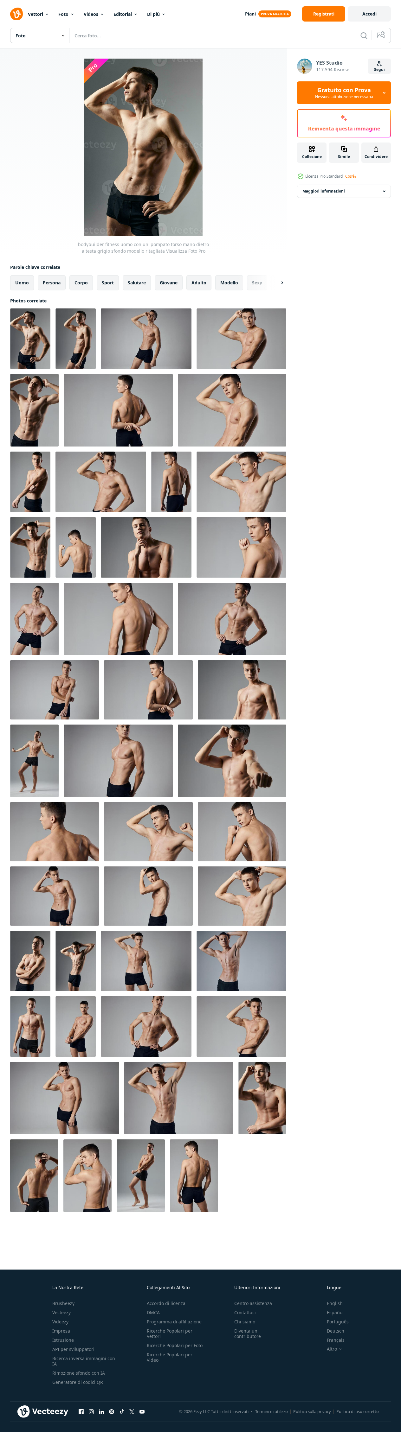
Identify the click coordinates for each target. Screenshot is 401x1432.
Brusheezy (63, 1303)
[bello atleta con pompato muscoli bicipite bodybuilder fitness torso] (242, 689)
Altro (332, 1349)
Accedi (369, 14)
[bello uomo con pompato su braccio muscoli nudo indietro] (75, 547)
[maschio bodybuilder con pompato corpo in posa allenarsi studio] (141, 1175)
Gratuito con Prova (344, 92)
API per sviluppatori (73, 1349)
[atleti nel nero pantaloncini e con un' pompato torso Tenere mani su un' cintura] (34, 619)
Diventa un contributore (247, 1333)
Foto (63, 14)
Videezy (60, 1322)
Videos (91, 14)
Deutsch (335, 1331)
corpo (81, 283)
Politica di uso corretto (357, 1411)
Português (338, 1322)
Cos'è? (350, 176)
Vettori (35, 14)
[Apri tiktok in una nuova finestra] (121, 1411)
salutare (137, 283)
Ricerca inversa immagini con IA (83, 1361)
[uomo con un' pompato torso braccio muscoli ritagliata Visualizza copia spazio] (118, 761)
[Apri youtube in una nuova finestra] (142, 1411)
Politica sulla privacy (312, 1411)
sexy (257, 283)
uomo (22, 283)
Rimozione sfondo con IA (78, 1373)
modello (229, 283)
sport (108, 283)
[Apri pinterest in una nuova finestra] (111, 1411)
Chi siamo (244, 1322)
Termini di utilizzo (271, 1411)
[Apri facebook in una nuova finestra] (81, 1411)
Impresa (61, 1331)
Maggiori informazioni (323, 191)
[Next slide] (277, 282)
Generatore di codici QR (77, 1382)
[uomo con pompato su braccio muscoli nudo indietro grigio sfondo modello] (194, 1175)
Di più (153, 14)
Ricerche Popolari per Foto (175, 1345)
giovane (169, 283)
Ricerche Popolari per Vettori (169, 1333)
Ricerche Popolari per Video (169, 1357)
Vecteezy (61, 1312)
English (335, 1303)
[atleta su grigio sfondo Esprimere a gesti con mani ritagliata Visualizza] (54, 896)
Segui (379, 69)
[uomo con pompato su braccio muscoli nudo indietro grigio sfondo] (87, 1175)
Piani (250, 14)
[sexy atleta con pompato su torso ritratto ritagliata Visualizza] (30, 482)
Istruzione (63, 1340)
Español (335, 1312)
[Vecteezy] (16, 14)
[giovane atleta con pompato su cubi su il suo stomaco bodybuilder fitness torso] (30, 547)
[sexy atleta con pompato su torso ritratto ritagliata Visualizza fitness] (232, 761)
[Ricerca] (364, 35)
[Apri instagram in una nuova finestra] (91, 1411)
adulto (198, 283)
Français (336, 1340)
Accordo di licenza (166, 1303)
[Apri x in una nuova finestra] (131, 1411)
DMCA (153, 1312)
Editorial (122, 14)
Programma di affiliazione (174, 1322)
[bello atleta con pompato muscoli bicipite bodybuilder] (146, 547)
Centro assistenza (253, 1303)
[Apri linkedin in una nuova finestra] (101, 1411)
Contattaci (245, 1312)
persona (52, 283)
